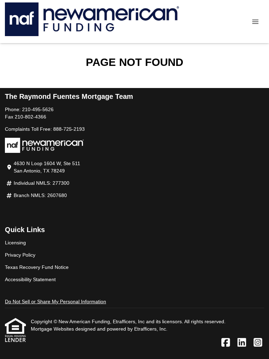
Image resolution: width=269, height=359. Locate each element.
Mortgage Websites (53, 329)
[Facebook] (226, 343)
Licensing (15, 242)
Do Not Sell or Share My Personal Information (55, 301)
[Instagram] (258, 343)
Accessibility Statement (30, 279)
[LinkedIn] (242, 343)
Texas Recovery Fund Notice (37, 267)
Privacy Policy (20, 255)
